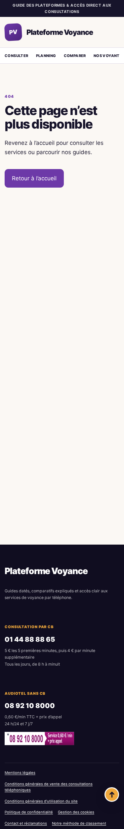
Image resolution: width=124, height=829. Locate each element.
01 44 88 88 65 (30, 639)
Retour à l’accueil (34, 178)
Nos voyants (108, 55)
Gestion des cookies (76, 812)
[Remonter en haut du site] (111, 794)
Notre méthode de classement (79, 823)
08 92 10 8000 (30, 706)
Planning (46, 55)
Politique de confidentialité (29, 812)
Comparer (75, 55)
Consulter (16, 55)
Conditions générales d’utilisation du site (41, 801)
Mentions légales (20, 772)
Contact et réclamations (26, 823)
